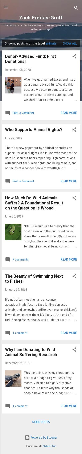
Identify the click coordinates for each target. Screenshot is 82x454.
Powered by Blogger (43, 437)
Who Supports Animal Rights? (33, 129)
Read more (69, 113)
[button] (74, 57)
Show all (70, 43)
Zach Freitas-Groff (41, 18)
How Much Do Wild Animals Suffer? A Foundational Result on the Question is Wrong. (34, 203)
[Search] (76, 8)
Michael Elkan (49, 446)
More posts (41, 422)
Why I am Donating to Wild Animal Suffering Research (31, 352)
